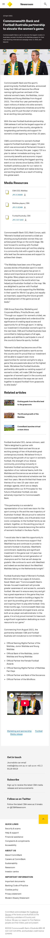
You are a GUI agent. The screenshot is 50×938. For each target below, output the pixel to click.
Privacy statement (13, 893)
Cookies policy (11, 889)
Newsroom (26, 4)
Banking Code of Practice (16, 885)
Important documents (15, 881)
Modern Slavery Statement (17, 898)
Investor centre (12, 871)
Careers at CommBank (15, 859)
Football (39, 731)
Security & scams (13, 828)
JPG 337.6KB (17, 220)
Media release (16, 734)
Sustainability (11, 863)
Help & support (12, 832)
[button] (2, 4)
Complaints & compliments (17, 841)
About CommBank (13, 855)
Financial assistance (14, 836)
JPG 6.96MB (17, 195)
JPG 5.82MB (17, 207)
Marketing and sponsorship (19, 731)
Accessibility (10, 845)
